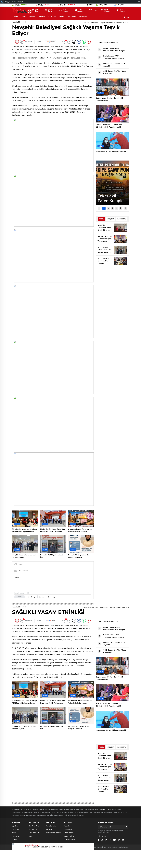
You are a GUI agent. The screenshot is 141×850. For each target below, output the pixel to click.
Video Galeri (50, 10)
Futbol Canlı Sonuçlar (53, 833)
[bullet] (43, 596)
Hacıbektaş (121, 219)
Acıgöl (101, 219)
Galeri (62, 16)
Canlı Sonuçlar (51, 826)
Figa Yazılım (106, 809)
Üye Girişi (15, 826)
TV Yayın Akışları (35, 826)
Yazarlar (95, 10)
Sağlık (25, 22)
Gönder (19, 597)
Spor (24, 16)
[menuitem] (2, 2)
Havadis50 (16, 22)
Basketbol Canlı (34, 833)
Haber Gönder (107, 10)
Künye (14, 833)
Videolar (52, 16)
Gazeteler (72, 16)
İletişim (14, 839)
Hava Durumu (65, 10)
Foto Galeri (37, 10)
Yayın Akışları (80, 10)
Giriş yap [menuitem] (8, 2)
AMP (31, 836)
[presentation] (99, 208)
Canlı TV (49, 829)
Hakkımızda (16, 836)
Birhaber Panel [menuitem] (17, 2)
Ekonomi (32, 16)
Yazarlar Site (33, 829)
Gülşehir (110, 219)
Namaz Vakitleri (68, 836)
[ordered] (40, 596)
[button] (104, 208)
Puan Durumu (122, 10)
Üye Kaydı (15, 829)
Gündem (15, 16)
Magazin (42, 16)
